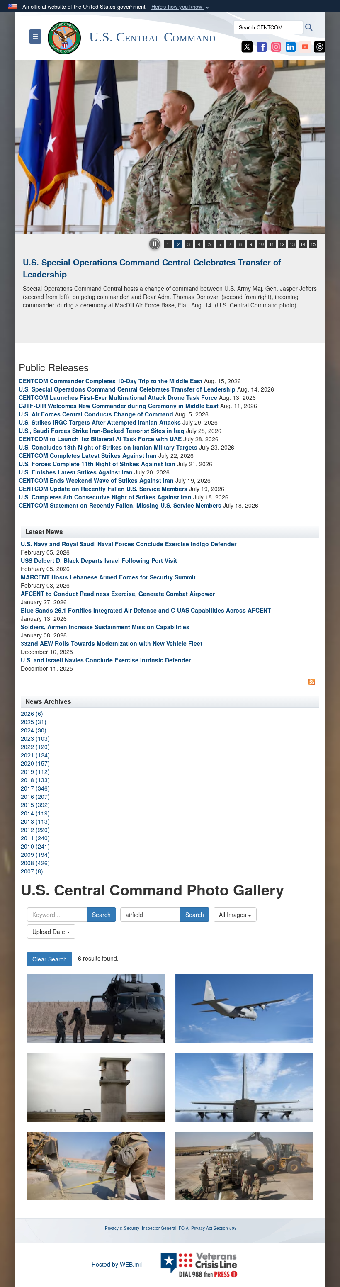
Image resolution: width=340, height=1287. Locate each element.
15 (313, 244)
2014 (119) (35, 813)
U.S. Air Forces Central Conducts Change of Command (96, 414)
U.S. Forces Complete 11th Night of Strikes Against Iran (97, 464)
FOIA (184, 1228)
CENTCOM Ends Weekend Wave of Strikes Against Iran (96, 480)
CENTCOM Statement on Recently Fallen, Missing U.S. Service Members (120, 505)
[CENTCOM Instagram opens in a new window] (276, 46)
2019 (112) (35, 771)
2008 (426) (35, 863)
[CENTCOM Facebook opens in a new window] (261, 46)
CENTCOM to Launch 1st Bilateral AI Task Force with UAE (100, 439)
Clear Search (49, 959)
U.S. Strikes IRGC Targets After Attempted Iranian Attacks (100, 422)
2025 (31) (33, 722)
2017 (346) (35, 788)
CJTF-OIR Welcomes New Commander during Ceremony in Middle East (119, 405)
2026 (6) (32, 713)
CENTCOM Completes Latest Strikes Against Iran (88, 455)
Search (101, 914)
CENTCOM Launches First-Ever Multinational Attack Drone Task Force (118, 397)
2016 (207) (35, 796)
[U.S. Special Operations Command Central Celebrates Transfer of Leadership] (170, 147)
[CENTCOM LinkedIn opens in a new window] (290, 46)
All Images (233, 914)
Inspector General (159, 1228)
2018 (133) (35, 780)
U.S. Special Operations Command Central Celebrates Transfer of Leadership (152, 268)
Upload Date (49, 931)
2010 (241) (35, 846)
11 (271, 244)
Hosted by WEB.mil (117, 1264)
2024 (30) (33, 730)
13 (292, 244)
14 (302, 244)
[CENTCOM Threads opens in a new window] (319, 46)
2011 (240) (35, 838)
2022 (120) (35, 746)
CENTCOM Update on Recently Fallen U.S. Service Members (103, 488)
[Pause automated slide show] (154, 244)
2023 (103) (35, 738)
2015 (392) (35, 804)
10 (261, 244)
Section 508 (225, 1228)
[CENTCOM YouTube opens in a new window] (305, 46)
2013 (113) (35, 821)
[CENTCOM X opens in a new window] (247, 46)
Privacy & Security (122, 1228)
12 (281, 244)
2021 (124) (35, 755)
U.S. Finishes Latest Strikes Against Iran (76, 472)
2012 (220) (35, 829)
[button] (181, 6)
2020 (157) (35, 763)
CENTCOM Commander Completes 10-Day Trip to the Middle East (110, 381)
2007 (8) (32, 871)
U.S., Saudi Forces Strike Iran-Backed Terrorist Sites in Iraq (102, 430)
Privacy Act (201, 1228)
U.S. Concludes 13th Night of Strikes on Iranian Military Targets (108, 447)
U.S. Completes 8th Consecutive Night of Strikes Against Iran (105, 497)
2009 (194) (35, 854)
